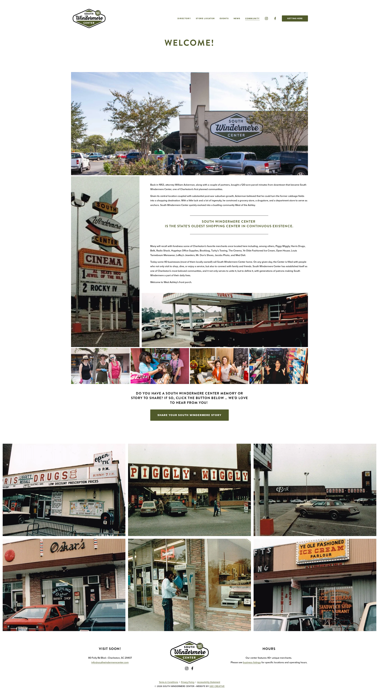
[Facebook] (275, 18)
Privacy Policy (187, 682)
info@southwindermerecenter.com (110, 662)
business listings (252, 662)
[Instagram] (266, 18)
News (237, 18)
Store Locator (205, 18)
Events (224, 18)
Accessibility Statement (208, 682)
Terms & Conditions (168, 682)
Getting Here (295, 18)
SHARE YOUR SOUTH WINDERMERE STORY (189, 415)
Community (252, 18)
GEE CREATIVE (217, 686)
